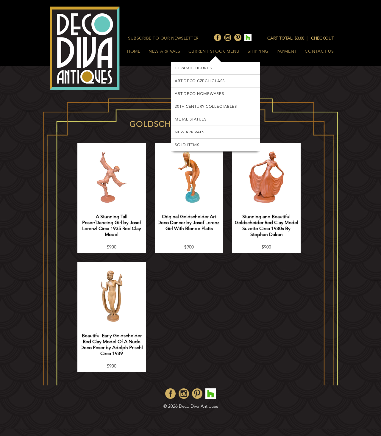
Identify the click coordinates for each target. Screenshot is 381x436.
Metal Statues (191, 119)
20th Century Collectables (206, 106)
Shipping (258, 51)
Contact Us (319, 51)
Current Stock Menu (214, 51)
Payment (287, 51)
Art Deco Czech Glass (200, 81)
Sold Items (187, 145)
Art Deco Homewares (199, 93)
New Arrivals (164, 51)
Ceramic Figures (193, 68)
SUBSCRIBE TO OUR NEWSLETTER (163, 38)
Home (133, 51)
